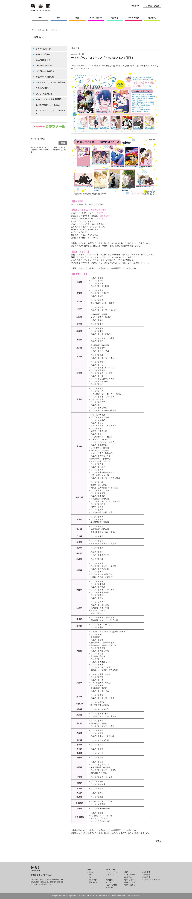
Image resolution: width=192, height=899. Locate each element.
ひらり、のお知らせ (44, 94)
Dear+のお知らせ (43, 60)
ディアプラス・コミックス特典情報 (50, 82)
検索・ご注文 (153, 6)
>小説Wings (92, 880)
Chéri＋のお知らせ (44, 65)
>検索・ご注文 (129, 882)
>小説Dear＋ (92, 882)
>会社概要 (146, 872)
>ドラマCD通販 (130, 875)
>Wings (90, 872)
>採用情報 (146, 875)
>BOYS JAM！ (111, 885)
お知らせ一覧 (43, 30)
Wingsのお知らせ (43, 54)
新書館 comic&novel (40, 7)
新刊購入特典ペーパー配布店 (48, 105)
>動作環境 (146, 877)
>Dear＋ (91, 875)
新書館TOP (135, 6)
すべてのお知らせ (43, 49)
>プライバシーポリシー (151, 880)
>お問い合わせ (129, 885)
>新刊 (126, 872)
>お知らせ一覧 (129, 880)
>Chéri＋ (91, 877)
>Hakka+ (109, 887)
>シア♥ (108, 882)
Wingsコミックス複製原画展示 (49, 99)
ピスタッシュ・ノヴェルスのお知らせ (50, 111)
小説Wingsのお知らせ (45, 71)
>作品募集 (128, 877)
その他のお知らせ (43, 88)
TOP (32, 30)
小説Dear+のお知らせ (45, 77)
